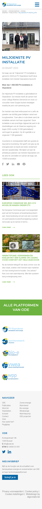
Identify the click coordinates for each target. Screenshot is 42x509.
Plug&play (6, 424)
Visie (4, 419)
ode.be (4, 11)
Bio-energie (24, 408)
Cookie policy (31, 491)
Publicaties (6, 405)
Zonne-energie (14, 11)
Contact (5, 416)
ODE (3, 403)
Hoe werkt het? (8, 422)
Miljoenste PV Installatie (28, 13)
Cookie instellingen (14, 494)
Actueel (5, 414)
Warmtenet (24, 405)
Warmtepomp (25, 414)
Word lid (5, 408)
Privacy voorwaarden (12, 491)
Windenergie (24, 411)
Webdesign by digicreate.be (33, 495)
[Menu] (37, 4)
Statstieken (6, 411)
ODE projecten (25, 416)
